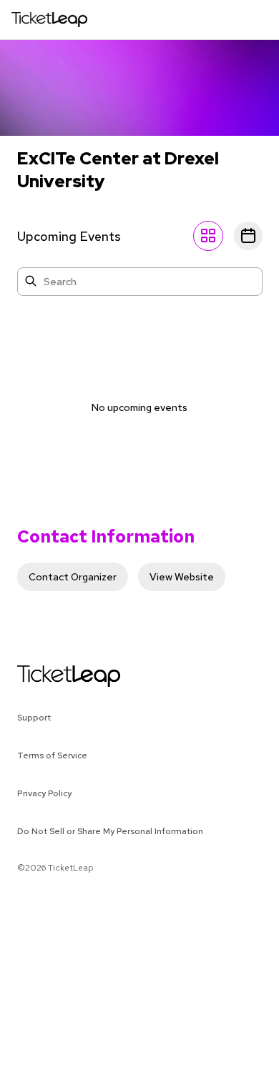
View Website (182, 576)
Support (34, 717)
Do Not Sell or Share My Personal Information (110, 831)
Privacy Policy (44, 793)
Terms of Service (52, 755)
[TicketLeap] (50, 676)
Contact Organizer (73, 576)
